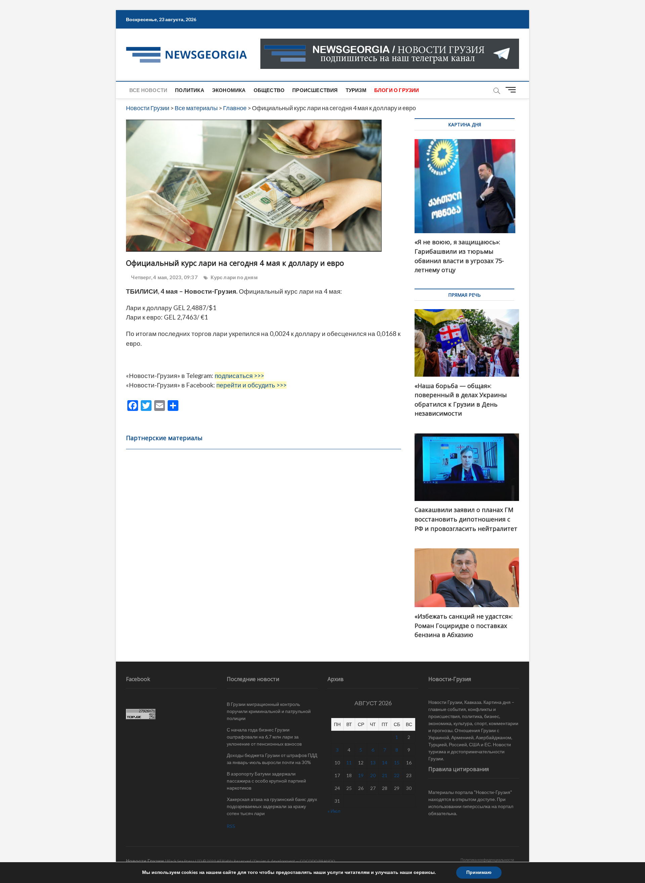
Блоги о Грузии (396, 90)
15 (396, 762)
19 (360, 775)
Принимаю (478, 872)
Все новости (148, 90)
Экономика (229, 90)
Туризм (356, 90)
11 (349, 762)
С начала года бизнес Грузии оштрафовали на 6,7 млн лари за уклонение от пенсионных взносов (264, 737)
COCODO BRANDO (317, 861)
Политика (189, 90)
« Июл (334, 811)
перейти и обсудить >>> (251, 385)
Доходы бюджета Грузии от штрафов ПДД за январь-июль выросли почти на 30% (272, 758)
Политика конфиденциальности (487, 859)
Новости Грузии (145, 861)
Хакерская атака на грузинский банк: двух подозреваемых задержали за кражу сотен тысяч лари (272, 806)
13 (373, 762)
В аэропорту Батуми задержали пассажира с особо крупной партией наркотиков (266, 781)
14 (384, 762)
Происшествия (315, 90)
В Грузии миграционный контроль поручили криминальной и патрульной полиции (269, 711)
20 (373, 775)
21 (384, 775)
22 (396, 775)
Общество (269, 90)
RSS (231, 826)
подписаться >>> (239, 375)
